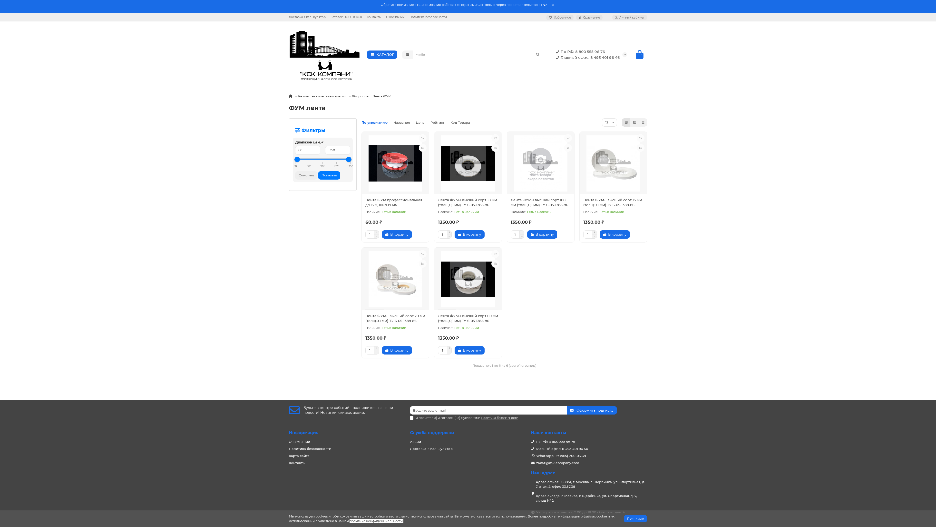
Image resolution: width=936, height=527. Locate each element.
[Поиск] (538, 55)
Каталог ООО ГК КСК (346, 17)
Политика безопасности (428, 17)
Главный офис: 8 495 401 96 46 (590, 57)
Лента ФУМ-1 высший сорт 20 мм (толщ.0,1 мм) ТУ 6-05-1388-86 (395, 318)
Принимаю (635, 518)
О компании (395, 17)
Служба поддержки (432, 432)
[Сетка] (626, 122)
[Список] (634, 122)
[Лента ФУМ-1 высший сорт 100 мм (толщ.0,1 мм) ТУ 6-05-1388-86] (541, 163)
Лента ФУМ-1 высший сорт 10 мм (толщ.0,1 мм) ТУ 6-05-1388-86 (467, 202)
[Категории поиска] (407, 55)
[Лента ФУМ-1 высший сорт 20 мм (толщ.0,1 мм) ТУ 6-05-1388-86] (395, 279)
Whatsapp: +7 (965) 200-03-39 (561, 456)
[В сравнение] (423, 148)
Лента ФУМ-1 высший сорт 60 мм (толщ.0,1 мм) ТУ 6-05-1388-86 (468, 318)
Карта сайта (299, 456)
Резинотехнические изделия (322, 96)
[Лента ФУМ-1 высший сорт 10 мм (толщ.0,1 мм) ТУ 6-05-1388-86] (468, 163)
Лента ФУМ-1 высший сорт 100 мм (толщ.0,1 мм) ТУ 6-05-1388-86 (539, 202)
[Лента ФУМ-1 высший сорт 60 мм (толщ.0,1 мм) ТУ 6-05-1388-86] (468, 279)
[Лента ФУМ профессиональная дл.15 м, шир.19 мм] (395, 163)
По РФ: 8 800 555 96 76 (583, 51)
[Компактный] (643, 122)
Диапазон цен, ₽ (309, 142)
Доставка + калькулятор (307, 17)
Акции (415, 442)
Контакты (374, 17)
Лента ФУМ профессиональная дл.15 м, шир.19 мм (393, 202)
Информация (304, 432)
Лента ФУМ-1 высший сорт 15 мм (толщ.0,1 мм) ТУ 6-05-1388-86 (612, 202)
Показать (329, 175)
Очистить (306, 175)
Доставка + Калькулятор (431, 449)
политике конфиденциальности (376, 521)
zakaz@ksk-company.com (557, 463)
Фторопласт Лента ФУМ (371, 96)
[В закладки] (423, 138)
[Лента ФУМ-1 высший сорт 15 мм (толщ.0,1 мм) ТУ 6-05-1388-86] (613, 163)
